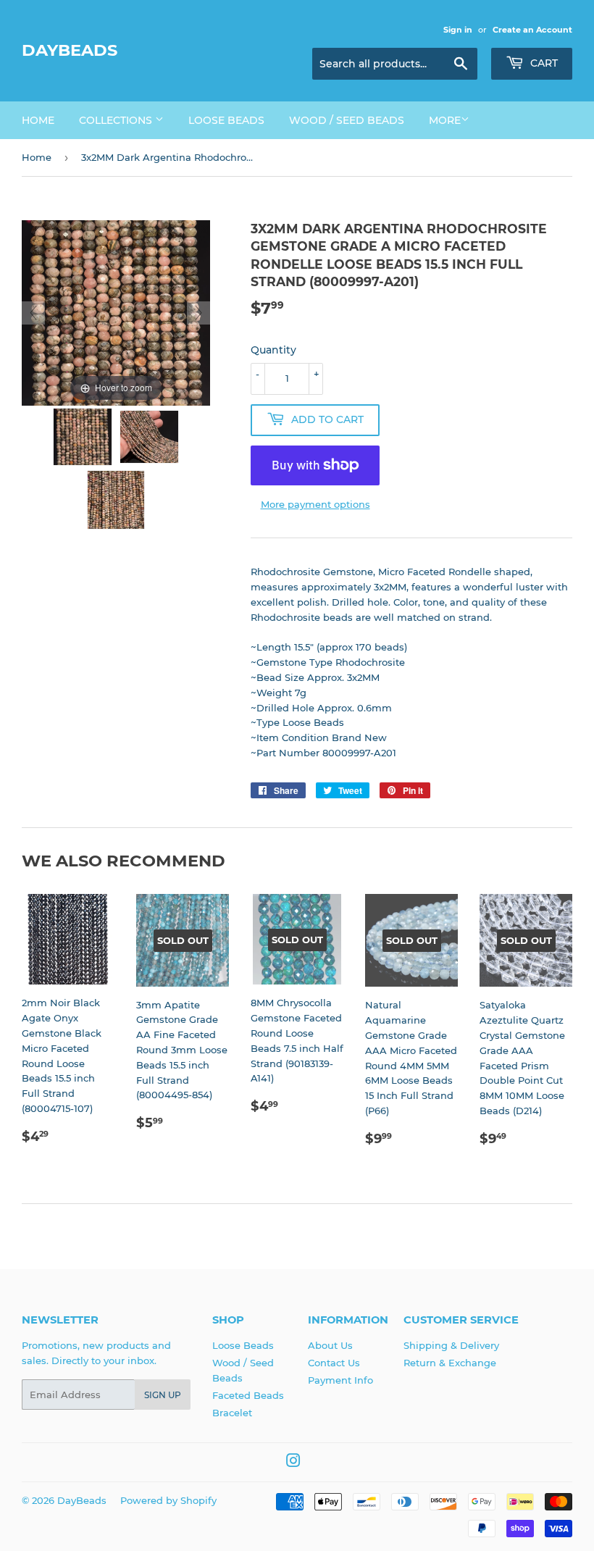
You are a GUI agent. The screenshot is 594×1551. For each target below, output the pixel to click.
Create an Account (532, 30)
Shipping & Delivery (451, 1345)
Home (38, 120)
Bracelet (232, 1412)
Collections (117, 120)
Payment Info (340, 1380)
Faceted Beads (248, 1395)
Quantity (273, 349)
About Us (330, 1345)
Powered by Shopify (168, 1500)
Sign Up (162, 1394)
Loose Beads (226, 120)
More (445, 120)
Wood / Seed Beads (346, 120)
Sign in (457, 30)
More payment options (315, 504)
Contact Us (334, 1362)
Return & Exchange (449, 1362)
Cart (542, 63)
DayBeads (69, 50)
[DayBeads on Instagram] (293, 1462)
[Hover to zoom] (116, 311)
